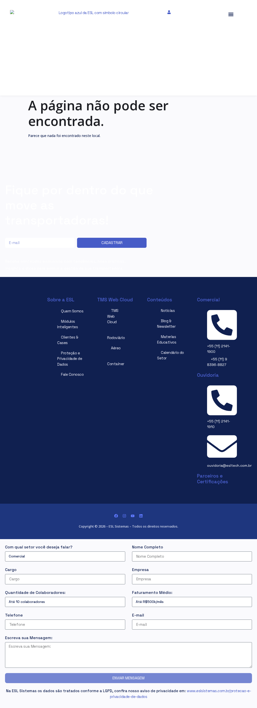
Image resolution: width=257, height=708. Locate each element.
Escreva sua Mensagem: (28, 637)
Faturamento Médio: (152, 592)
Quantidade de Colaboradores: (35, 592)
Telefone (14, 615)
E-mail (138, 615)
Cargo (11, 569)
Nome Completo (147, 547)
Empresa (140, 569)
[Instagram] (124, 516)
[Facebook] (116, 516)
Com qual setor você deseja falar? (39, 547)
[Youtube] (133, 516)
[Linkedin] (141, 516)
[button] (88, 17)
